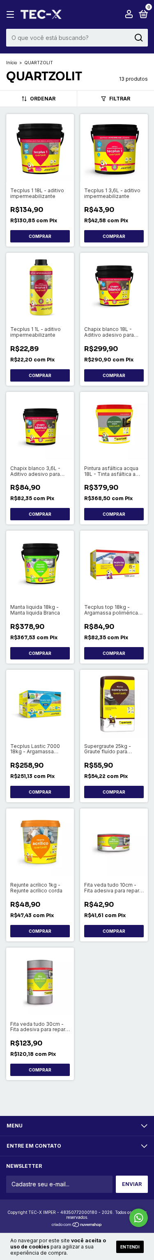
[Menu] (11, 14)
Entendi (130, 1246)
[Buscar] (138, 37)
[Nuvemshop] (77, 1225)
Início (11, 62)
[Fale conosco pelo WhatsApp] (138, 1218)
